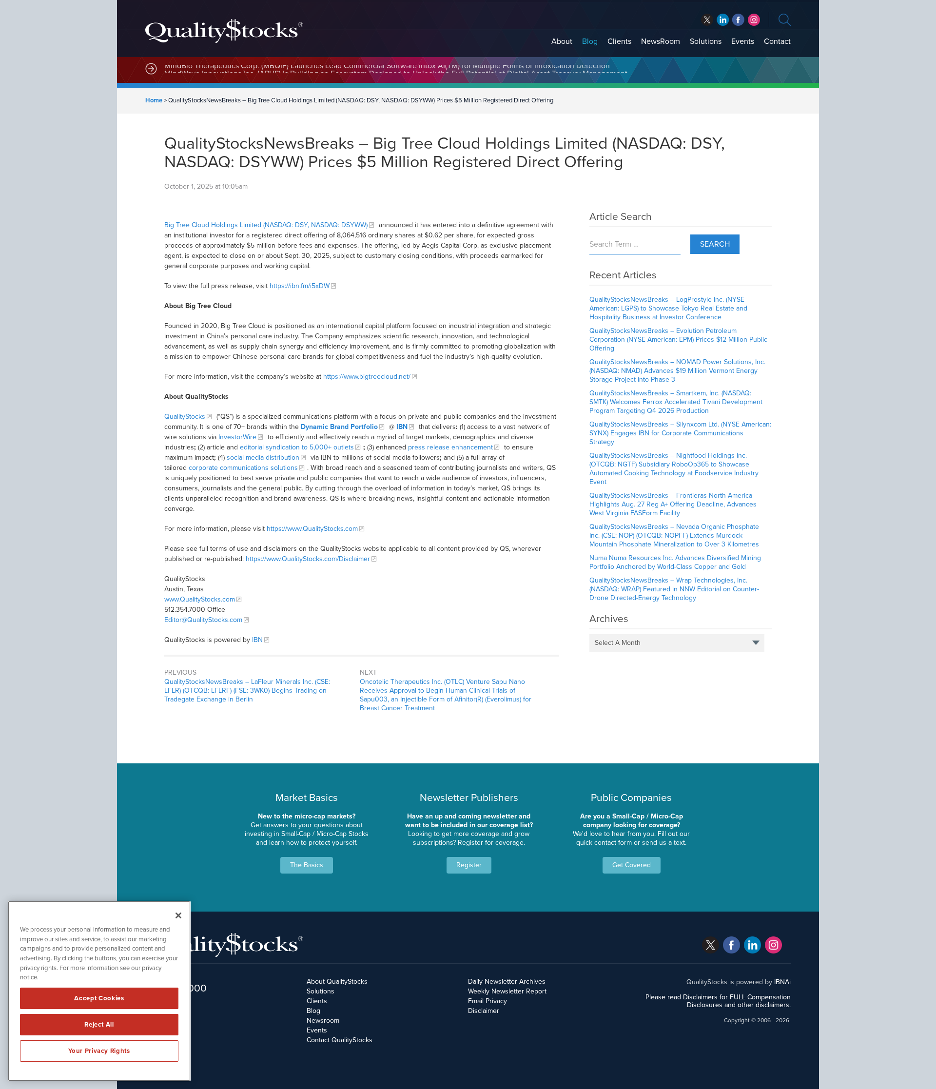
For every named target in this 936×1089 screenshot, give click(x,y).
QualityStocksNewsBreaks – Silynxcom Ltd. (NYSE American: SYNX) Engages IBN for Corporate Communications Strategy (680, 433)
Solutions (706, 41)
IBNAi (782, 982)
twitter (707, 20)
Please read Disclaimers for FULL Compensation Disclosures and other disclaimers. (718, 1001)
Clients (619, 41)
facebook (723, 20)
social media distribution (263, 457)
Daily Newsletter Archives (507, 981)
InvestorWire (237, 437)
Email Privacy (487, 1001)
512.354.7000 (176, 987)
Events (742, 41)
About (561, 41)
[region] (99, 991)
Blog (590, 41)
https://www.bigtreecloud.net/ (366, 376)
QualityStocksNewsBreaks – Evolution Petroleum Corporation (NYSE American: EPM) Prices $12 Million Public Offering (678, 339)
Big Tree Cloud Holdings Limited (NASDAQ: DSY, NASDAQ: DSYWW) (266, 225)
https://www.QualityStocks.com (312, 529)
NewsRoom (660, 41)
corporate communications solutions (243, 468)
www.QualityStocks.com (199, 599)
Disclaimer (483, 1011)
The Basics (306, 865)
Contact (777, 41)
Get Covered (631, 865)
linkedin (738, 20)
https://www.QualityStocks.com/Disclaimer (308, 559)
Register (469, 865)
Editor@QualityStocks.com (203, 620)
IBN (257, 640)
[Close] (178, 915)
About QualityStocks (337, 981)
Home (153, 100)
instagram (754, 20)
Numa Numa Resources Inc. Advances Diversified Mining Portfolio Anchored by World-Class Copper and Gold (675, 562)
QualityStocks (184, 416)
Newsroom (323, 1020)
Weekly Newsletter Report (507, 991)
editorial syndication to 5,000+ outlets (297, 447)
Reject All (99, 1025)
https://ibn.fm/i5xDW (300, 286)
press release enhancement (450, 447)
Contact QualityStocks (339, 1040)
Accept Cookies (99, 998)
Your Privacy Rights (99, 1051)
